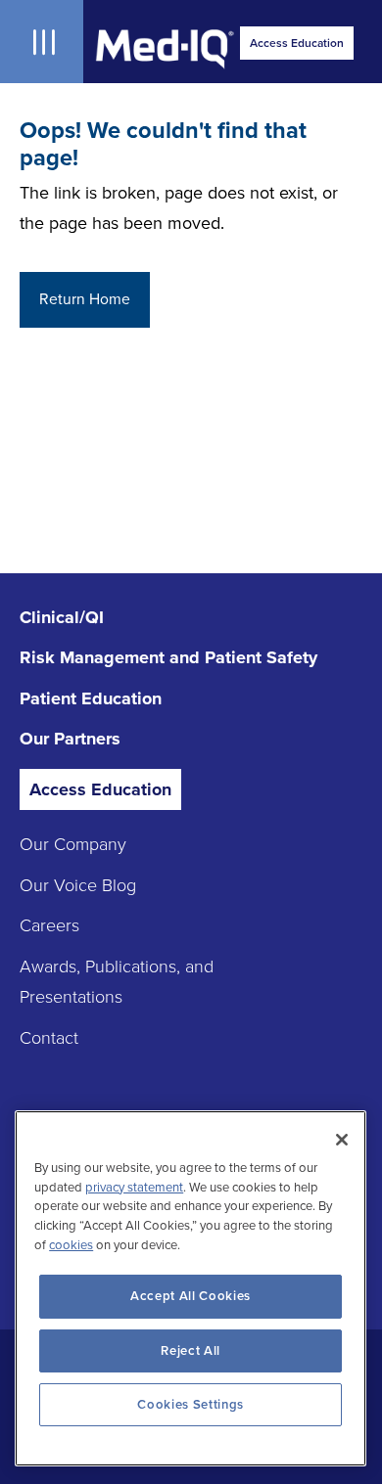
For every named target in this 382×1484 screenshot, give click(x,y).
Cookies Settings (190, 1405)
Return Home (84, 299)
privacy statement (134, 1187)
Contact (49, 1038)
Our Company (73, 844)
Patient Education (91, 698)
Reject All (190, 1351)
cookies (71, 1245)
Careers (49, 925)
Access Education (297, 43)
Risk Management (168, 657)
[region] (190, 1288)
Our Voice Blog (78, 885)
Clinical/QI (62, 617)
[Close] (341, 1139)
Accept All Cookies (190, 1296)
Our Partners (70, 738)
